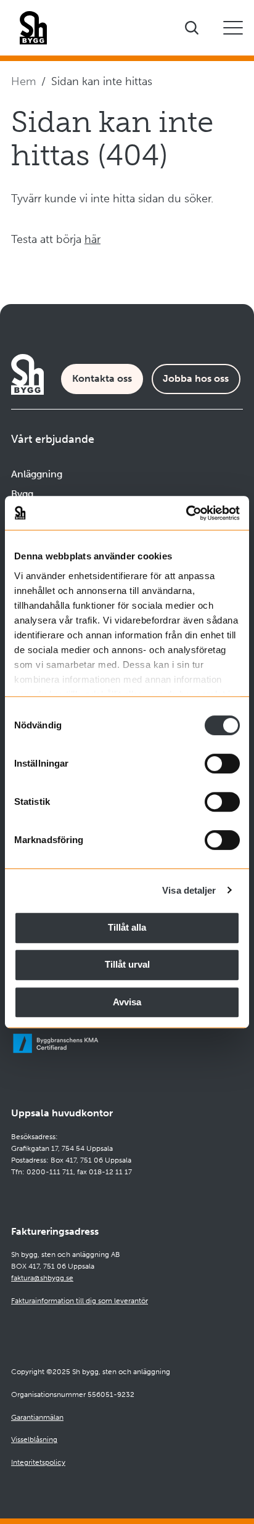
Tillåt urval (127, 964)
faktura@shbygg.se (42, 1278)
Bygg (22, 494)
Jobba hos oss (196, 378)
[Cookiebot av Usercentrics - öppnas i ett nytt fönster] (186, 513)
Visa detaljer (189, 890)
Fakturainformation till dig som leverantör (79, 1300)
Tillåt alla (127, 927)
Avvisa (127, 1002)
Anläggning (36, 474)
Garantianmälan (37, 1417)
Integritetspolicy (38, 1462)
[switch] (222, 763)
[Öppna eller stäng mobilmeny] (233, 28)
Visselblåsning (34, 1439)
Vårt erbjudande (52, 439)
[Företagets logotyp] (33, 27)
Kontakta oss (102, 378)
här (92, 239)
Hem (23, 81)
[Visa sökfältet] (192, 28)
